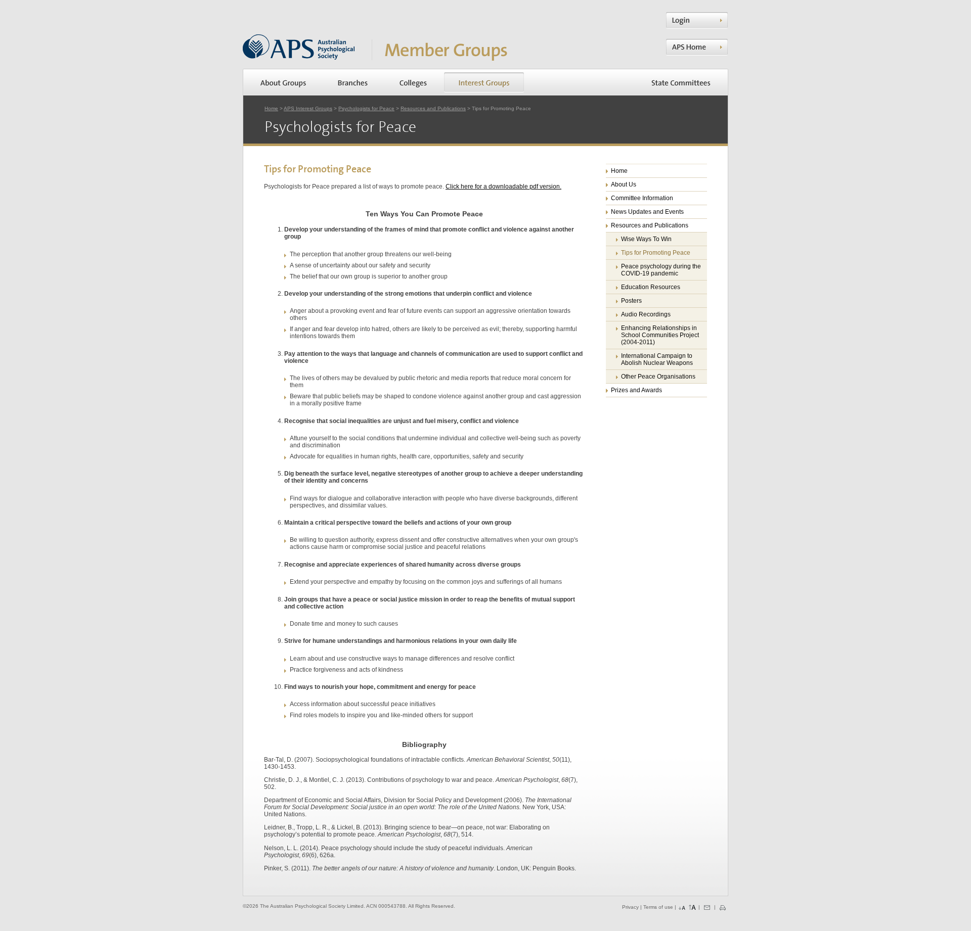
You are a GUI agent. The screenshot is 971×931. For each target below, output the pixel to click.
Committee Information (642, 198)
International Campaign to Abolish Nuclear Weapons (657, 359)
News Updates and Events (647, 211)
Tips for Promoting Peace (655, 252)
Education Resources (650, 287)
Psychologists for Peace (366, 108)
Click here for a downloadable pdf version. (503, 186)
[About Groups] (283, 82)
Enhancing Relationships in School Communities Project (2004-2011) (660, 335)
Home (271, 108)
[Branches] (352, 82)
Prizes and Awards (636, 390)
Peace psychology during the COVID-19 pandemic (661, 270)
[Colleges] (413, 82)
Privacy (630, 907)
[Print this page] (722, 907)
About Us (623, 184)
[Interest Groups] (484, 82)
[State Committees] (681, 82)
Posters (631, 300)
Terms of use (658, 907)
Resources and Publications (433, 108)
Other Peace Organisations (658, 376)
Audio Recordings (646, 314)
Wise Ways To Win (646, 239)
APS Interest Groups (308, 108)
